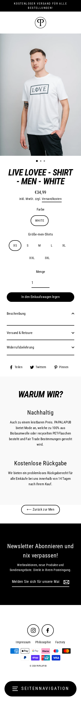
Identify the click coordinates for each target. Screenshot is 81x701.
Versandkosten (52, 199)
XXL (32, 258)
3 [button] (45, 161)
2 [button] (41, 161)
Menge (40, 272)
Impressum (23, 642)
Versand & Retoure (20, 333)
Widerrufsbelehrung (20, 347)
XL (64, 245)
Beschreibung (16, 314)
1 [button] (37, 161)
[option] (40, 95)
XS (15, 245)
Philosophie (43, 642)
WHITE (39, 220)
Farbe (41, 209)
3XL (47, 258)
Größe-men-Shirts (40, 234)
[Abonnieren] (65, 582)
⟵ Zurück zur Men (40, 509)
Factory (60, 642)
